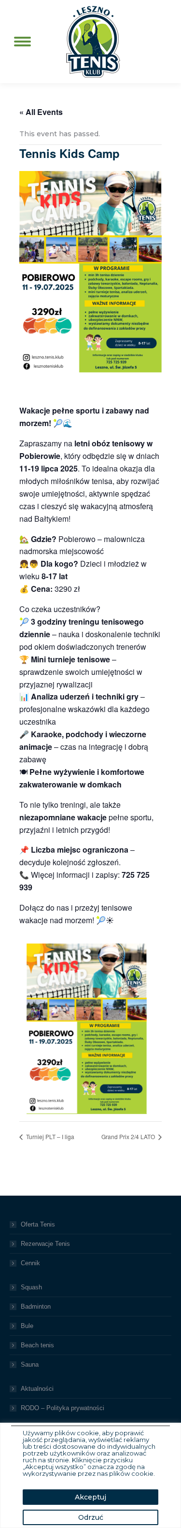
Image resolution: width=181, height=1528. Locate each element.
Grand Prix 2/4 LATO (128, 1136)
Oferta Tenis (38, 1224)
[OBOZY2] (87, 1028)
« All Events (41, 111)
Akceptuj (90, 1497)
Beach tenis (37, 1345)
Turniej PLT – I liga (49, 1136)
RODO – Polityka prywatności (62, 1408)
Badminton (36, 1306)
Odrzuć (90, 1517)
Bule (27, 1325)
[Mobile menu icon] (22, 41)
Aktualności (37, 1388)
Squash (31, 1287)
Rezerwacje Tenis (45, 1243)
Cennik (30, 1263)
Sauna (30, 1364)
